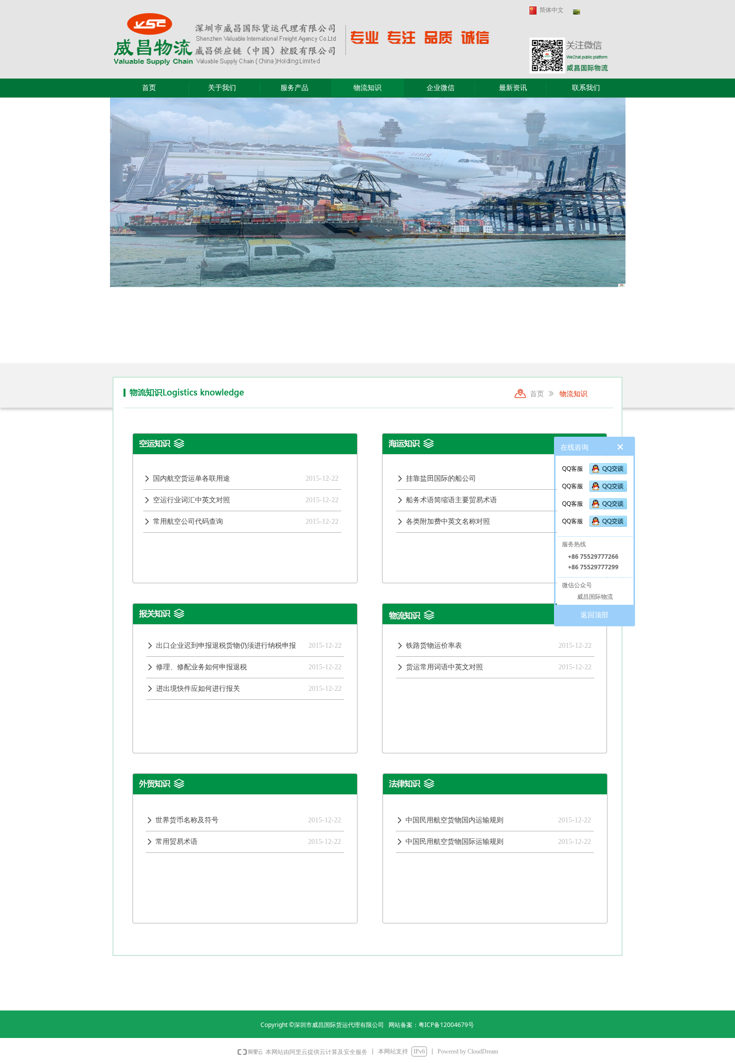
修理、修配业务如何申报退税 (201, 667)
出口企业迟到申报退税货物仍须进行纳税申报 (226, 645)
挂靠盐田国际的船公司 (441, 478)
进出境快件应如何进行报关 (198, 688)
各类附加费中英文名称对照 (448, 521)
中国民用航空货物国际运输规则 (455, 841)
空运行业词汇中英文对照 (191, 500)
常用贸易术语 (177, 841)
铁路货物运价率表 (434, 645)
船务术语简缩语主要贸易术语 (451, 500)
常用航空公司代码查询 (188, 521)
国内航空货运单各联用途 (191, 478)
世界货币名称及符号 (187, 820)
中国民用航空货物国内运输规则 (455, 820)
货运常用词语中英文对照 (444, 667)
